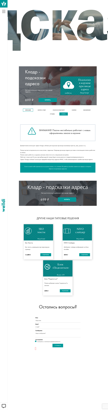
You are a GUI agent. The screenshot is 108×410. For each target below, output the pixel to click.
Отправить (58, 345)
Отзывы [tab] (52, 113)
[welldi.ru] (4, 3)
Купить (48, 100)
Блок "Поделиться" (51, 279)
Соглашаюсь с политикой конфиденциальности (48, 341)
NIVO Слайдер (69, 243)
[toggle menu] (4, 11)
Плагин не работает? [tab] (59, 110)
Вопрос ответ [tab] (42, 110)
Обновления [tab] (86, 110)
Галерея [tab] (74, 110)
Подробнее (46, 254)
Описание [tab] (28, 110)
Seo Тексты (29, 243)
